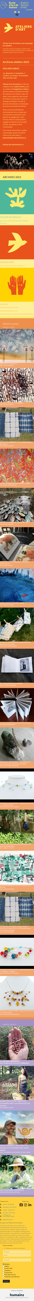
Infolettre (7, 1264)
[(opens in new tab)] (17, 1294)
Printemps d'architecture (11, 1277)
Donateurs (7, 1270)
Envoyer (6, 1281)
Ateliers (6, 1266)
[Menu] (17, 14)
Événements (8, 1272)
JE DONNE (29, 9)
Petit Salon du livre (10, 1274)
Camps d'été (8, 1268)
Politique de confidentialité (17, 1290)
